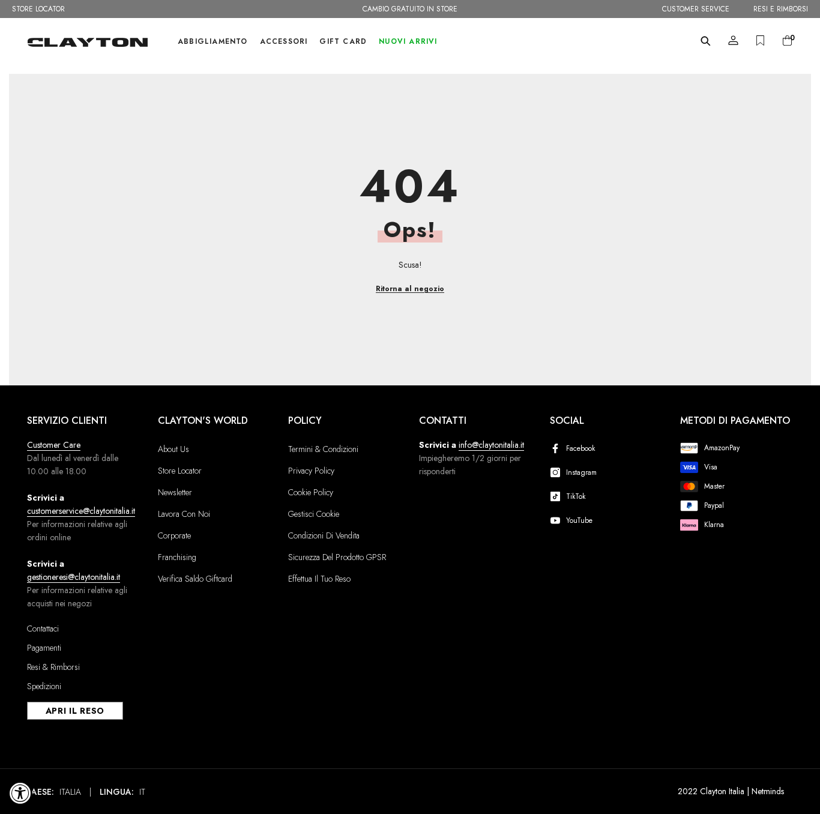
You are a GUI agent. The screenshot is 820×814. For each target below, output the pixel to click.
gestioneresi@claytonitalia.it (73, 577)
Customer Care (53, 445)
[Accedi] (733, 40)
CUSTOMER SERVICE (695, 9)
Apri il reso (75, 711)
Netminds (768, 791)
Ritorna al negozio (410, 288)
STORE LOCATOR (38, 9)
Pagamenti (44, 648)
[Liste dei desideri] (760, 40)
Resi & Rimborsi (53, 667)
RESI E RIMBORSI (780, 9)
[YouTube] (557, 520)
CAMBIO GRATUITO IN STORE (410, 9)
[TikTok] (557, 496)
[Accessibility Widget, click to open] (20, 793)
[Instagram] (557, 472)
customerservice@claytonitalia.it (81, 511)
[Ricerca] (705, 41)
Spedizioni (44, 686)
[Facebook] (557, 448)
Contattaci (43, 629)
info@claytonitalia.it (491, 445)
